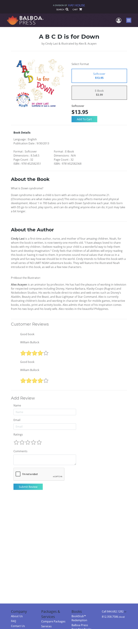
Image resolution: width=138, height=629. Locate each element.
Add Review (23, 398)
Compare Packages (53, 621)
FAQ (13, 621)
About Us (17, 616)
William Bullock (29, 342)
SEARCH (60, 9)
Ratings (18, 434)
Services (46, 626)
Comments (20, 451)
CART (75, 9)
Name (17, 405)
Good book (27, 334)
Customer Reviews (30, 324)
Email (16, 420)
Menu (129, 20)
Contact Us (18, 626)
